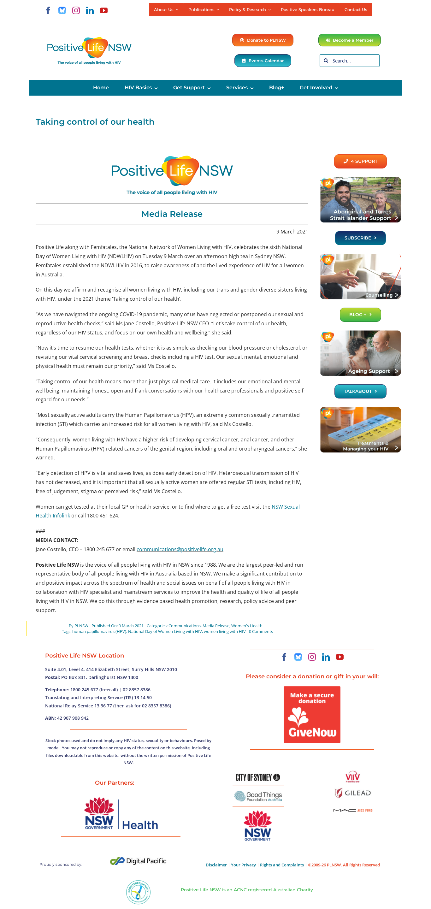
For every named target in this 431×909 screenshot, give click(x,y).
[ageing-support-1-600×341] (360, 332)
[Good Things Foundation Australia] (258, 793)
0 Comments (261, 631)
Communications (184, 626)
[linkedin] (90, 10)
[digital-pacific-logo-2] (138, 859)
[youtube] (104, 10)
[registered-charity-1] (138, 882)
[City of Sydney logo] (258, 776)
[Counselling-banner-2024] (360, 255)
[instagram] (76, 10)
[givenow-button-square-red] (312, 688)
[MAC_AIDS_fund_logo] (353, 806)
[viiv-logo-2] (352, 773)
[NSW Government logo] (258, 810)
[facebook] (48, 10)
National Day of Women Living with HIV (165, 631)
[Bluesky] (62, 10)
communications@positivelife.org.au (180, 549)
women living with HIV (225, 631)
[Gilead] (353, 789)
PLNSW (81, 626)
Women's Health (247, 626)
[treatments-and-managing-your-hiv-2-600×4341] (360, 408)
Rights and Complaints (282, 865)
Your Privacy (243, 865)
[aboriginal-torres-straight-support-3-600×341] (360, 178)
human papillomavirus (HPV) (99, 631)
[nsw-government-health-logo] (120, 797)
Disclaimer (216, 865)
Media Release (216, 626)
